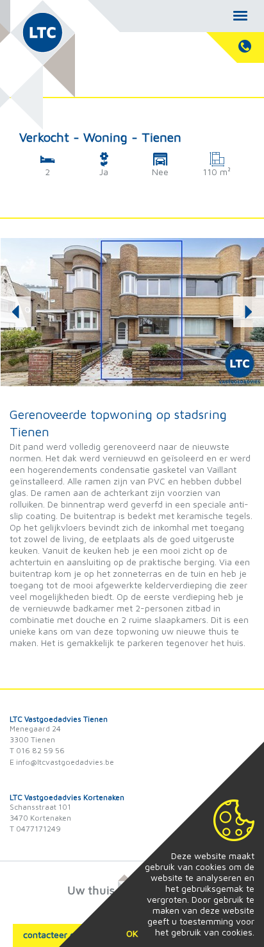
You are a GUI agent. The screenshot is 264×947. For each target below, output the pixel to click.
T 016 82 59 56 (37, 750)
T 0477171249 (35, 828)
